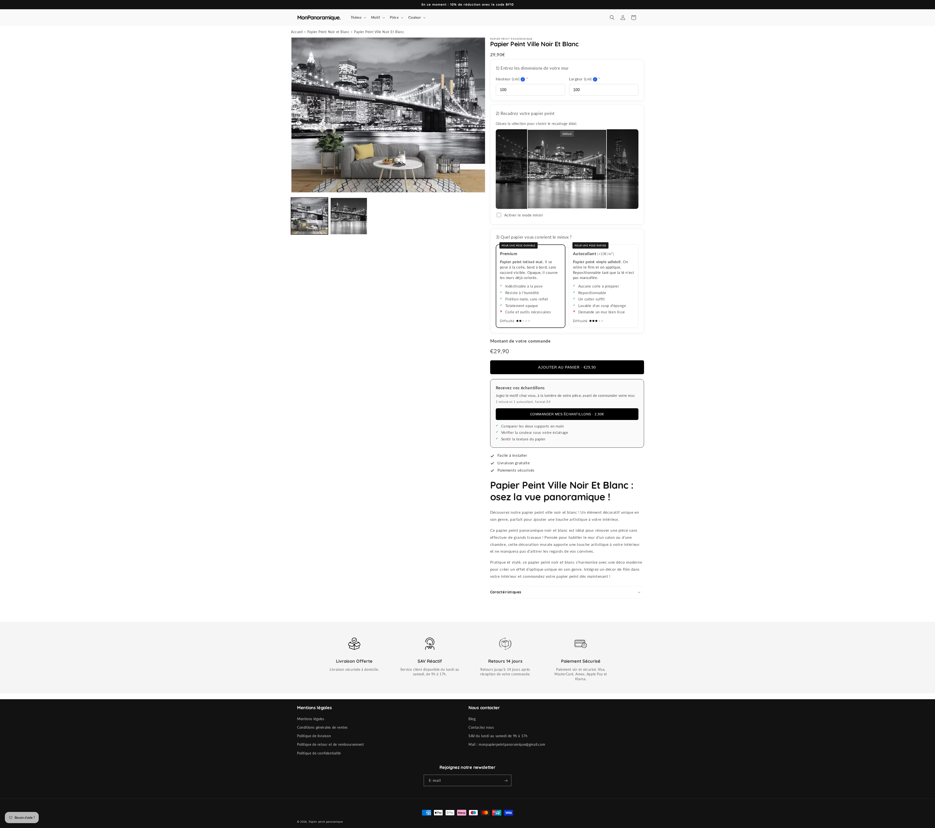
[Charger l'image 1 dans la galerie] (309, 216)
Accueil (297, 32)
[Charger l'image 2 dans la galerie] (348, 216)
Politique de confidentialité (319, 753)
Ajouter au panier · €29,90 (567, 367)
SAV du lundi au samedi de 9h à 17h (497, 736)
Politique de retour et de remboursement (330, 745)
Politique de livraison (314, 736)
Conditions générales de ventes (322, 727)
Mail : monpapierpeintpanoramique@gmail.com (506, 745)
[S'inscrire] (505, 780)
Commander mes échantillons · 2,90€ (567, 414)
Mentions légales (310, 719)
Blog (472, 719)
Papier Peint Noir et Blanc (328, 32)
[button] (358, 17)
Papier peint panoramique (326, 821)
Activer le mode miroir (523, 215)
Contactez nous (481, 727)
